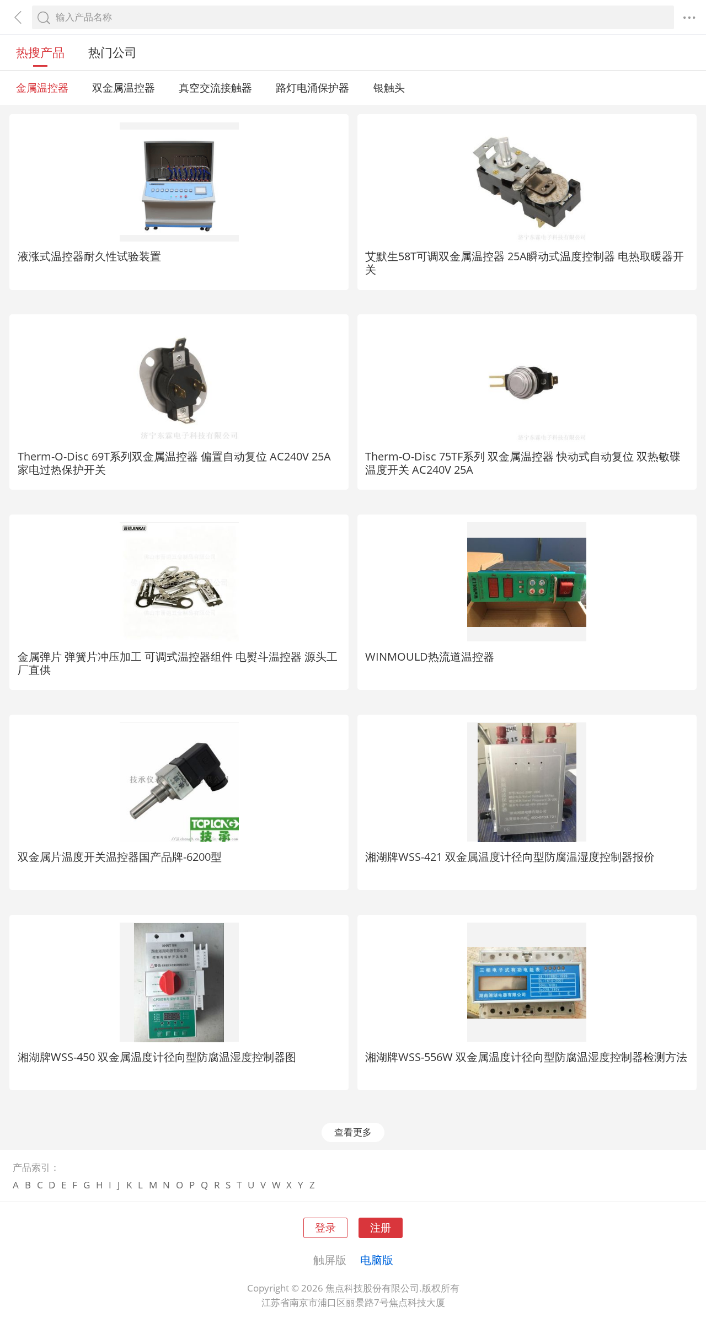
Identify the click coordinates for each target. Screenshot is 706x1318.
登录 (325, 1227)
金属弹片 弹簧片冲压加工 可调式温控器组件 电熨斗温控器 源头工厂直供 (178, 663)
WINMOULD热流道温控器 (429, 656)
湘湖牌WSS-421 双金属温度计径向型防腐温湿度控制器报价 (510, 856)
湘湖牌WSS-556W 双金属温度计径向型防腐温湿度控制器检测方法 (526, 1056)
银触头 (389, 87)
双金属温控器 (123, 87)
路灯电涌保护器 (312, 87)
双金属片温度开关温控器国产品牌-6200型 (120, 856)
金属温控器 (42, 87)
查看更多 (353, 1132)
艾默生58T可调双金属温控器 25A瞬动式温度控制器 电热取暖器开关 (524, 262)
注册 (380, 1227)
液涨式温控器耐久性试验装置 (89, 256)
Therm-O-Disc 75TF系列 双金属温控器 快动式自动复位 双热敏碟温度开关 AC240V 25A (523, 462)
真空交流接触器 (215, 87)
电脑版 (376, 1259)
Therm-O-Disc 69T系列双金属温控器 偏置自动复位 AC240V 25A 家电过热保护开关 (174, 462)
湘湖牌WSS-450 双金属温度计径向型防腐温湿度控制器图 (157, 1056)
